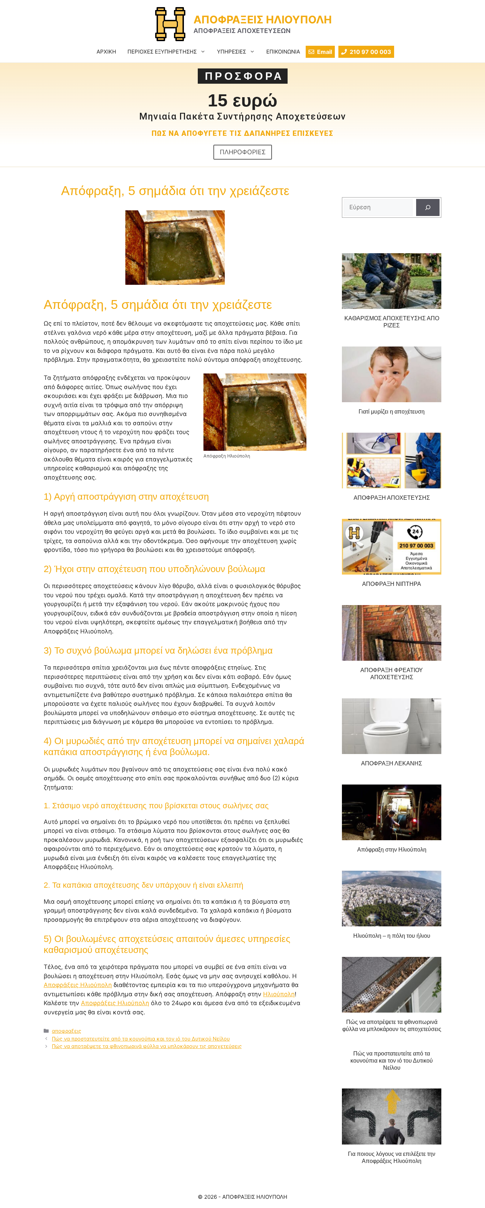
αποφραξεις (66, 1031)
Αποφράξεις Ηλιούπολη (78, 984)
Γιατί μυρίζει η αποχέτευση (392, 412)
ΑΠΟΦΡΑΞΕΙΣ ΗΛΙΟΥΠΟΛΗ (263, 19)
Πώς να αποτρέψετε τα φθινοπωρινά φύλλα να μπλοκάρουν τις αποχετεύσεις (147, 1046)
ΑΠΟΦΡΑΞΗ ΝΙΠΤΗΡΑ (391, 584)
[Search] (428, 207)
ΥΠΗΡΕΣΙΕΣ (231, 51)
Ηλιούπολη (279, 994)
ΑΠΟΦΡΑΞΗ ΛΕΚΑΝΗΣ (391, 763)
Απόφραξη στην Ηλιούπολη (391, 850)
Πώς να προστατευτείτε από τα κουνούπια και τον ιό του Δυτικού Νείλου (141, 1039)
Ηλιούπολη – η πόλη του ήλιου (391, 936)
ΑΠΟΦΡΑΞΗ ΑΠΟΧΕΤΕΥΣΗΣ (392, 498)
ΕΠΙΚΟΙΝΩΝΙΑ (283, 51)
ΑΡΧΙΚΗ (106, 51)
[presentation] (391, 281)
